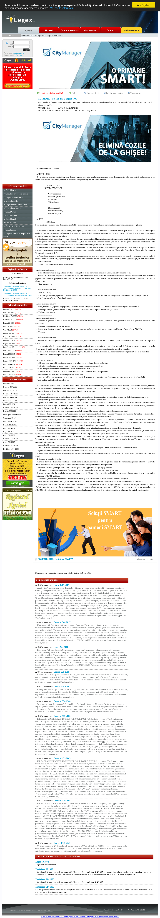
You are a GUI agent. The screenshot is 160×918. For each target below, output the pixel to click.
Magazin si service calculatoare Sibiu (103, 916)
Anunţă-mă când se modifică (51, 93)
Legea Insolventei (13, 208)
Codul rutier (10, 230)
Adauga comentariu (144, 559)
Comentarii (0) (93, 93)
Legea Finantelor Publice (16, 204)
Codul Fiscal (10, 190)
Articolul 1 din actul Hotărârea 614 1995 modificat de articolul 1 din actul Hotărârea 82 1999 (17, 288)
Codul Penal (10, 219)
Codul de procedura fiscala (16, 194)
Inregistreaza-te (18, 53)
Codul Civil (10, 212)
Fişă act (75, 93)
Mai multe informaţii (61, 8)
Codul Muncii (11, 215)
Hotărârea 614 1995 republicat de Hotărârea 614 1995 (15, 299)
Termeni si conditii (24, 910)
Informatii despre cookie (41, 910)
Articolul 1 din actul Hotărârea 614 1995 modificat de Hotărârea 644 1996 (17, 294)
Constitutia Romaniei (14, 226)
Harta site (13, 910)
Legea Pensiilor (12, 201)
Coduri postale (47, 916)
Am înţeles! (143, 5)
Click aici (19, 55)
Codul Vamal (11, 222)
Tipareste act (135, 93)
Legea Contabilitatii (14, 197)
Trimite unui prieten (114, 93)
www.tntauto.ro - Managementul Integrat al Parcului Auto (42, 35)
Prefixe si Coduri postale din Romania (70, 916)
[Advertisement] (17, 137)
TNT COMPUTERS (135, 910)
